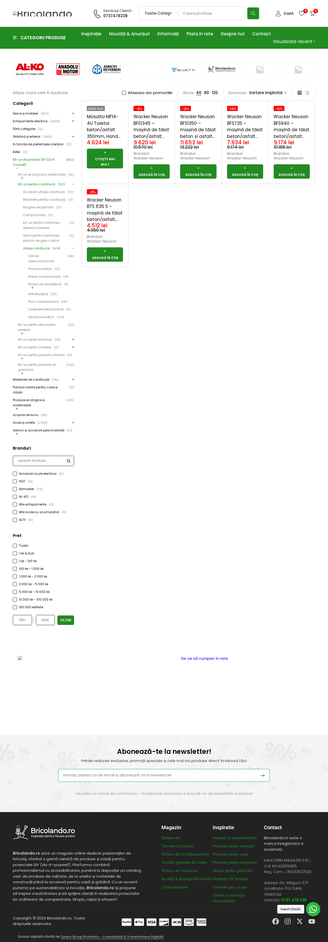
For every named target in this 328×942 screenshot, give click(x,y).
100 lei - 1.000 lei (31, 568)
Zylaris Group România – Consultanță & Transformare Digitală (112, 936)
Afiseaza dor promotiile (150, 92)
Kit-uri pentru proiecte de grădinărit (46, 367)
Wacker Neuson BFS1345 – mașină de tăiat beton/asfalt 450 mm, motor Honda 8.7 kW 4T (151, 136)
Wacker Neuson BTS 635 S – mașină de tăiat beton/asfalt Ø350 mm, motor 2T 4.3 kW (104, 216)
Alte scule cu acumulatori (42, 512)
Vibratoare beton (46, 317)
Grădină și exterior (32, 136)
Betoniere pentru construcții (48, 199)
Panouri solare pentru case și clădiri (43, 389)
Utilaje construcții (41, 248)
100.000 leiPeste (31, 607)
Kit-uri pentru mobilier (38, 347)
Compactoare (38, 215)
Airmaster (31, 489)
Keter (20, 152)
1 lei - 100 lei (28, 561)
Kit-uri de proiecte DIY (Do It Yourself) (43, 162)
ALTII (26, 520)
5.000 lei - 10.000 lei (34, 592)
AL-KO (27, 496)
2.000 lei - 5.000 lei (33, 584)
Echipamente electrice (36, 121)
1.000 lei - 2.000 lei (33, 576)
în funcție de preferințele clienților (42, 144)
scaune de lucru (30, 415)
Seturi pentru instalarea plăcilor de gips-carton (48, 238)
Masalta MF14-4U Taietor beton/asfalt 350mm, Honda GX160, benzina (104, 130)
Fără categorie (28, 129)
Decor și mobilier (31, 113)
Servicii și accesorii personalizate (42, 430)
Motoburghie (42, 294)
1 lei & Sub (26, 553)
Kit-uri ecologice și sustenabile (46, 174)
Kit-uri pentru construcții (41, 184)
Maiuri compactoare (48, 276)
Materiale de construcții (35, 379)
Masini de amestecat (48, 284)
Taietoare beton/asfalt (49, 309)
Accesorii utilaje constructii (48, 192)
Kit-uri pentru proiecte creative (45, 355)
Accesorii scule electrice (41, 473)
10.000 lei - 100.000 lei (36, 599)
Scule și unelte (30, 422)
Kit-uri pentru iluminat (39, 339)
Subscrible (262, 775)
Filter (65, 620)
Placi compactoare (47, 301)
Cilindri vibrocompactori (51, 258)
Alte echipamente (36, 504)
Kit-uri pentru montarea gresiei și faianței (48, 225)
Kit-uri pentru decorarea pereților (46, 327)
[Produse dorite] (301, 13)
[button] (152, 171)
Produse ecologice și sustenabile (43, 402)
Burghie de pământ (42, 207)
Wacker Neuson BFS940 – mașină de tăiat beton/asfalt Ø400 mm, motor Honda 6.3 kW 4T (291, 136)
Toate (23, 545)
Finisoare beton (44, 269)
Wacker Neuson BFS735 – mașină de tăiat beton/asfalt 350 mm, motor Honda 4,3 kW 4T (245, 136)
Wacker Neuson (148, 158)
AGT (26, 481)
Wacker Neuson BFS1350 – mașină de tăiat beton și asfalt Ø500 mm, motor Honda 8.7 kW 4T (198, 136)
